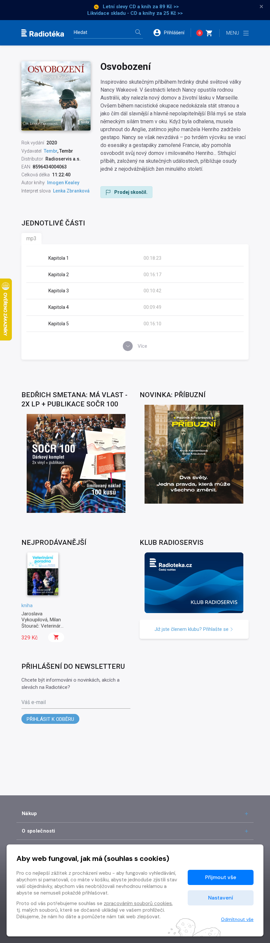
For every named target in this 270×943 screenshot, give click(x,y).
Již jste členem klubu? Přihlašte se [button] (192, 629)
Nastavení (220, 897)
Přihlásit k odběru (50, 719)
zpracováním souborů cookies (138, 903)
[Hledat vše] (138, 33)
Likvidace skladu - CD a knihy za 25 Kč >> (135, 13)
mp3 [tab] (31, 238)
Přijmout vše (220, 877)
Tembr (50, 151)
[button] (172, 32)
